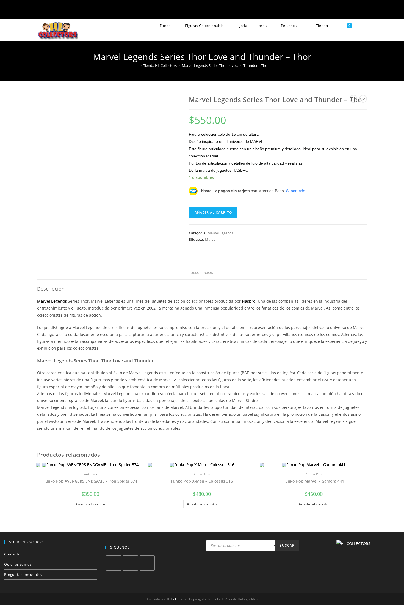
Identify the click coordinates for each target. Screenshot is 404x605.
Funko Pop (90, 474)
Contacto (12, 554)
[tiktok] (147, 563)
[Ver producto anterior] (353, 99)
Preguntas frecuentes (23, 574)
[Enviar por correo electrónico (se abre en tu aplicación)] (211, 10)
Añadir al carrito (213, 212)
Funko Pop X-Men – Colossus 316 (202, 481)
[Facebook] (113, 563)
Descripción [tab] (202, 272)
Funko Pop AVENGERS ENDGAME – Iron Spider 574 (90, 481)
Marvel (210, 239)
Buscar (287, 545)
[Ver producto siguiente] (363, 99)
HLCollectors (176, 599)
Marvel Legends (220, 233)
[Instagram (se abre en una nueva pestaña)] (193, 10)
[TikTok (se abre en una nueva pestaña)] (229, 10)
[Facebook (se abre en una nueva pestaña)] (175, 10)
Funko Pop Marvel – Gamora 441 (313, 481)
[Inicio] (136, 65)
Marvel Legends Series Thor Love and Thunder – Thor (225, 65)
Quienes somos (18, 564)
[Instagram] (130, 563)
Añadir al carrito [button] (90, 504)
